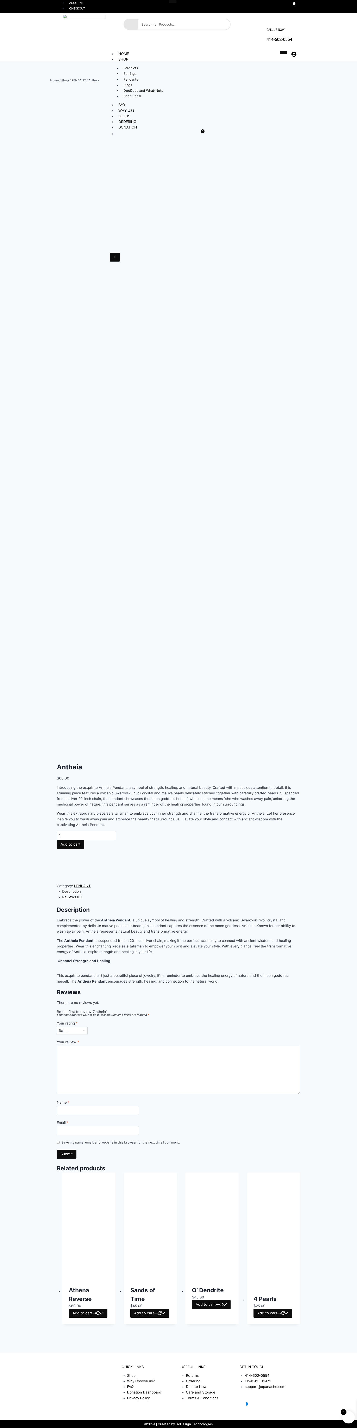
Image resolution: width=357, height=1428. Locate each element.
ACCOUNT (76, 3)
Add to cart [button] (83, 1313)
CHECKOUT (77, 8)
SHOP (123, 59)
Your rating (67, 1023)
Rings (128, 85)
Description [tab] (71, 891)
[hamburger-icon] (172, 1)
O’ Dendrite (208, 1290)
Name (63, 1102)
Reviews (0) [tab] (72, 897)
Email (63, 1123)
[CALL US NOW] (270, 22)
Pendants (131, 79)
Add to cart (71, 844)
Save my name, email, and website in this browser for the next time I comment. (120, 1142)
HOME (123, 54)
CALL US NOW (275, 29)
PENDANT (82, 886)
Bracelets (131, 68)
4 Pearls (265, 1298)
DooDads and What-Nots (143, 90)
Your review (68, 1042)
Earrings (130, 73)
